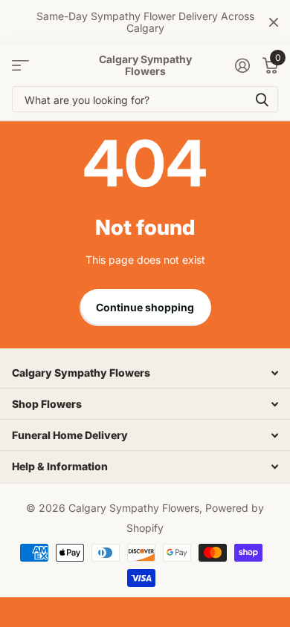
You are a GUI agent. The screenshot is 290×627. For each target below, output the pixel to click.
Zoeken (261, 99)
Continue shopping (145, 307)
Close (273, 22)
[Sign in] (242, 65)
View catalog (20, 65)
